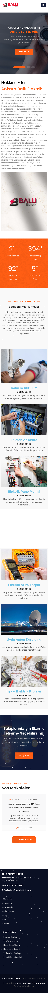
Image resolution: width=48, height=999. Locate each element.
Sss (4, 919)
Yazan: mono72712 (25, 828)
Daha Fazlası (23, 839)
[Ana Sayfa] (10, 5)
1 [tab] (19, 67)
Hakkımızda (8, 907)
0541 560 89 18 (24, 392)
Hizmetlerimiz (8, 911)
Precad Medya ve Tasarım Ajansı (30, 983)
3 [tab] (33, 67)
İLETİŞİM (22, 755)
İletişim (22, 52)
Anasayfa (7, 903)
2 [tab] (28, 67)
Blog (5, 915)
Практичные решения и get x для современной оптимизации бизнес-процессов (24, 807)
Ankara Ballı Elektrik (11, 978)
